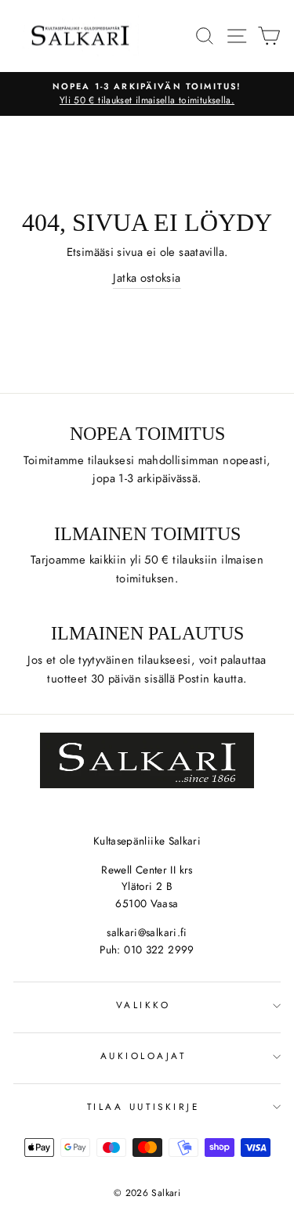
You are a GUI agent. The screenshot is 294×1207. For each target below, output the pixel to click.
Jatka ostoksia (146, 277)
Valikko (143, 1004)
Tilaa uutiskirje (143, 1106)
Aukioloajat (143, 1055)
